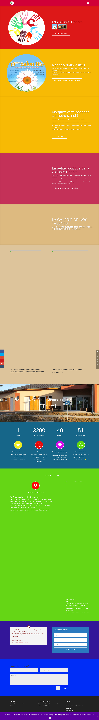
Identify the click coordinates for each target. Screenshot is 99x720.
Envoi (65, 688)
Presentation (49, 406)
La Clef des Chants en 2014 (49, 400)
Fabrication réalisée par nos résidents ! (67, 188)
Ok (50, 718)
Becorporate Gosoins (22, 642)
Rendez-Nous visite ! (68, 65)
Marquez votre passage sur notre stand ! (70, 114)
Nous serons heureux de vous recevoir (67, 80)
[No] (97, 716)
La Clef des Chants (67, 22)
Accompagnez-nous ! (61, 33)
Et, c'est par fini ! (59, 136)
